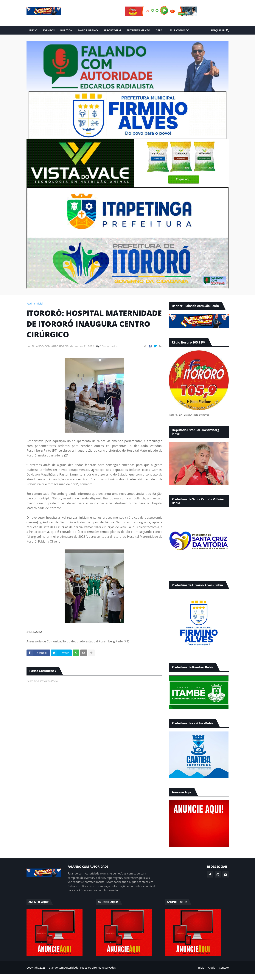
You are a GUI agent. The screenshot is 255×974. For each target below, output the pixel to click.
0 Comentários (108, 346)
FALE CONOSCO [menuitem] (179, 30)
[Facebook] (150, 346)
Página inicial (35, 303)
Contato (224, 967)
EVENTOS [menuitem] (49, 30)
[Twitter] (155, 346)
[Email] (160, 346)
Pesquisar (218, 30)
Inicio (201, 967)
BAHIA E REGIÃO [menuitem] (87, 30)
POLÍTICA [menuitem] (66, 30)
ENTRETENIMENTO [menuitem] (138, 30)
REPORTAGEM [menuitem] (112, 30)
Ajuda (211, 967)
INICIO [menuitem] (33, 30)
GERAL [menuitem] (160, 30)
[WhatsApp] (76, 653)
